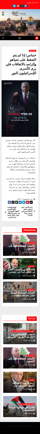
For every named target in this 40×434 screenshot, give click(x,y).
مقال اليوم (32, 380)
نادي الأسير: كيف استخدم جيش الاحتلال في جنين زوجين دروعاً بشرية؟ (27, 211)
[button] (3, 38)
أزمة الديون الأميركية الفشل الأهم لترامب (24, 384)
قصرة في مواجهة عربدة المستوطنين (22, 408)
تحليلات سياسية (30, 331)
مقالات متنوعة (15, 331)
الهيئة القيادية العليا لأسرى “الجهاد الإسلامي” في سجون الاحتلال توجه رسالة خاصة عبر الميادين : (13, 212)
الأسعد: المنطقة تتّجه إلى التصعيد (22, 247)
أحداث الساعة (33, 50)
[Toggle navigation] (19, 38)
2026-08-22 (28, 340)
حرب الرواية (22, 331)
